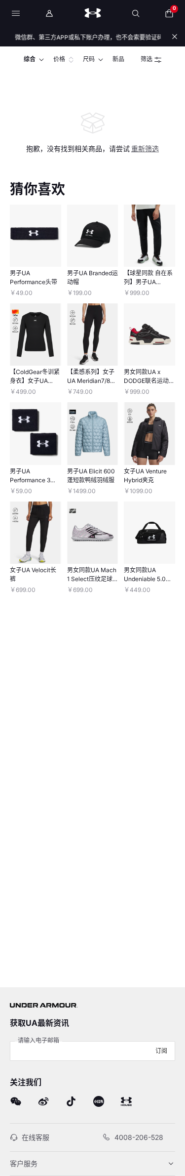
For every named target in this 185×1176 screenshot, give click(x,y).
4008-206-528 (138, 1137)
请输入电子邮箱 (38, 1040)
